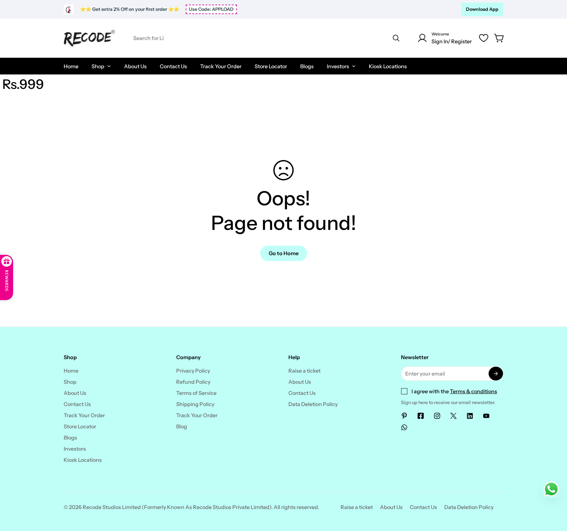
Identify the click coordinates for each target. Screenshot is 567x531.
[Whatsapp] (404, 427)
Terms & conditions (473, 391)
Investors (75, 448)
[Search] (396, 38)
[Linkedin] (470, 416)
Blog (181, 426)
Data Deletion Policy (313, 404)
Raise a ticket (304, 370)
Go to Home (284, 253)
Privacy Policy (193, 370)
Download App (482, 9)
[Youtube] (486, 416)
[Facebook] (420, 416)
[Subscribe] (496, 373)
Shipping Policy (195, 404)
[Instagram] (437, 416)
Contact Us (77, 404)
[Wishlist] (484, 38)
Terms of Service (196, 393)
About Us (75, 393)
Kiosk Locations (83, 460)
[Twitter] (453, 416)
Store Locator (80, 426)
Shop (70, 381)
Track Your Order (84, 415)
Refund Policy (193, 381)
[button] (499, 38)
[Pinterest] (404, 416)
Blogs (70, 437)
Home (71, 370)
